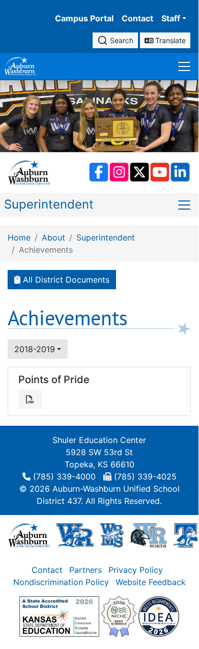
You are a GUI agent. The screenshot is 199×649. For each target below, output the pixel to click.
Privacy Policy (135, 570)
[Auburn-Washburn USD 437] (29, 534)
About (53, 237)
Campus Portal (84, 18)
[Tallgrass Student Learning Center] (185, 534)
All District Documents (64, 280)
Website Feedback (151, 582)
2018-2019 (34, 349)
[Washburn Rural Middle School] (112, 534)
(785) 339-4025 (145, 476)
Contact (137, 18)
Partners (85, 570)
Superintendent (49, 204)
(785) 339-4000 (64, 476)
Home (19, 237)
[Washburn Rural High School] (75, 534)
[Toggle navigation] (184, 66)
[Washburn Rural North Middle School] (148, 534)
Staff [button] (170, 18)
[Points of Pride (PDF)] (30, 399)
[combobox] (115, 40)
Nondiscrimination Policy (61, 582)
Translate (169, 40)
